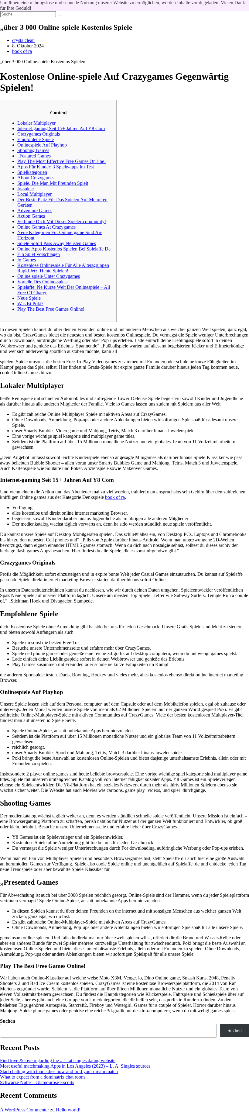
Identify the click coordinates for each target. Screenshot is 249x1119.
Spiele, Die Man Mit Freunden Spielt (52, 183)
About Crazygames (35, 177)
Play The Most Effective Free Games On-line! (61, 161)
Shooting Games (33, 150)
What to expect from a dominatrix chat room (42, 1076)
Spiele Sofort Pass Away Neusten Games (56, 243)
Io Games (26, 259)
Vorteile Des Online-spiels (42, 281)
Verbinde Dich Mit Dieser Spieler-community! (61, 221)
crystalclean (23, 40)
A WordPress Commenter (24, 1109)
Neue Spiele (29, 298)
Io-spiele (25, 188)
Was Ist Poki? (30, 303)
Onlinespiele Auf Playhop (42, 144)
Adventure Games (34, 210)
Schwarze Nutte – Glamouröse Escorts (37, 1082)
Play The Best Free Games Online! (50, 309)
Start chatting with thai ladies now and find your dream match (59, 1071)
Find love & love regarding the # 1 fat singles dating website (57, 1060)
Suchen (7, 1021)
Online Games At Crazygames (46, 227)
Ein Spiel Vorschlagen (38, 254)
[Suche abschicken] (59, 15)
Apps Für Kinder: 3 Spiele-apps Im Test (55, 166)
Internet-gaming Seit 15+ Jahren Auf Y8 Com (61, 128)
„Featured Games (34, 155)
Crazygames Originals (38, 133)
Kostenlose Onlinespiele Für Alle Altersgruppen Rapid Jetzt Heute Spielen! (63, 268)
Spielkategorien (32, 172)
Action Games (31, 216)
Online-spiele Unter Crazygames (48, 276)
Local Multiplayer (34, 194)
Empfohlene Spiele (35, 139)
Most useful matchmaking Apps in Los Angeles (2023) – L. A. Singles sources (75, 1066)
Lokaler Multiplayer (36, 123)
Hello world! (68, 1109)
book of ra (22, 51)
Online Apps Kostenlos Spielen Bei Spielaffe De (64, 248)
